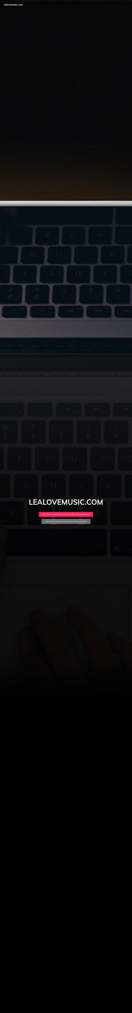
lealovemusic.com (13, 4)
